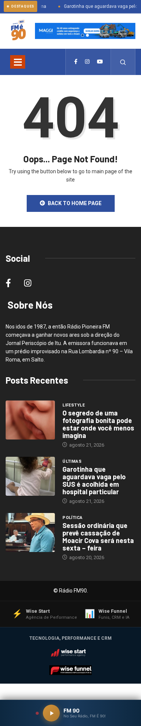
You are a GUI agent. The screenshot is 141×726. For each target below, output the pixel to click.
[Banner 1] (82, 35)
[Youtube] (100, 62)
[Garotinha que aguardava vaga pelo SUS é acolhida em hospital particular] (30, 476)
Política (72, 517)
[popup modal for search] (123, 62)
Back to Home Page (75, 203)
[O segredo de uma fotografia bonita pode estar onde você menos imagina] (30, 420)
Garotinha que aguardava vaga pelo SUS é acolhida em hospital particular (94, 480)
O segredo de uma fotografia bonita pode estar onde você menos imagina (98, 424)
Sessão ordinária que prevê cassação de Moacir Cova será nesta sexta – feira (98, 536)
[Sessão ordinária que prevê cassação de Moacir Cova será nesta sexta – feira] (30, 532)
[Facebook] (75, 62)
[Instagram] (87, 62)
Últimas (72, 461)
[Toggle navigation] (18, 62)
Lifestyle (73, 405)
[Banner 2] (87, 35)
